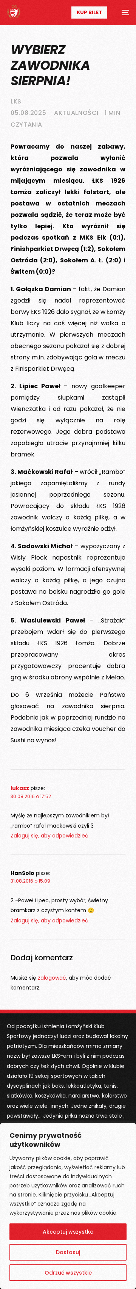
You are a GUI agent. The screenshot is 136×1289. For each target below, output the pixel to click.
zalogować (52, 978)
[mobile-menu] (122, 12)
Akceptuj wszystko (68, 1232)
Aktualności (76, 112)
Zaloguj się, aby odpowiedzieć (49, 835)
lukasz (20, 788)
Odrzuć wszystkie (68, 1272)
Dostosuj (68, 1252)
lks (16, 101)
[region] (68, 1206)
